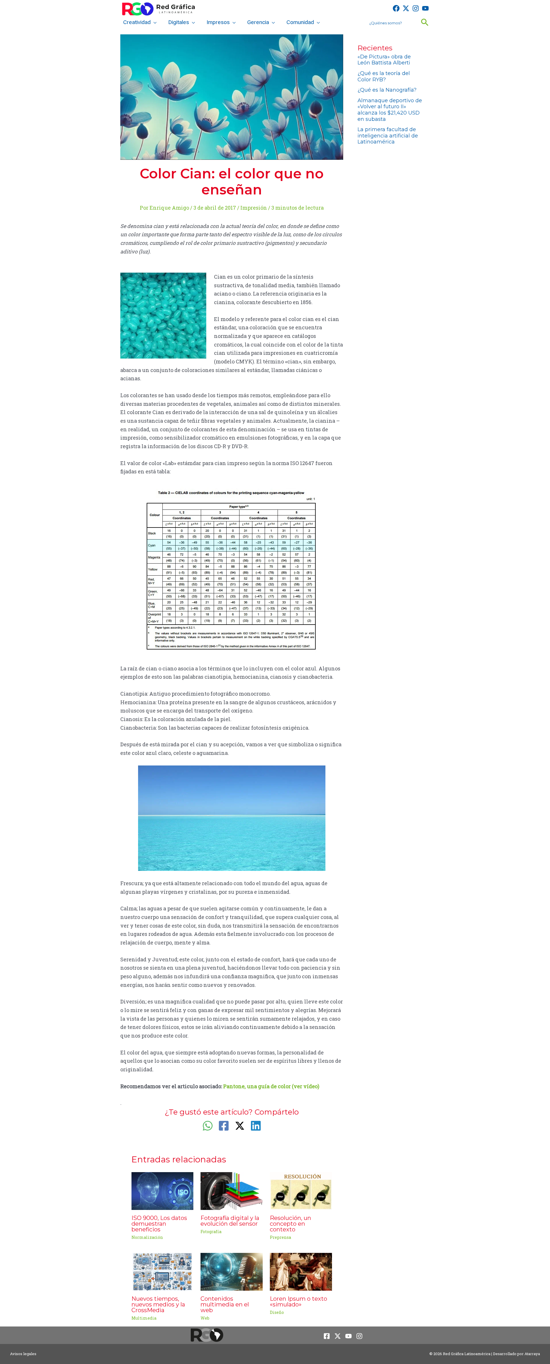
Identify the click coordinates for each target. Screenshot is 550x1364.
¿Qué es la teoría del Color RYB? (384, 76)
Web (205, 1318)
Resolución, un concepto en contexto (290, 1224)
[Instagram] (415, 8)
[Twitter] (406, 8)
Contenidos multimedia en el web (225, 1304)
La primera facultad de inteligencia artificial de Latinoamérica (388, 135)
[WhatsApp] (208, 1126)
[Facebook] (396, 8)
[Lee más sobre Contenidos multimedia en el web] (232, 1271)
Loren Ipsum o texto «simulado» (298, 1301)
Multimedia (143, 1318)
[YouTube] (425, 8)
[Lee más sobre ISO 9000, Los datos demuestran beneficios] (162, 1190)
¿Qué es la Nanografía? (387, 90)
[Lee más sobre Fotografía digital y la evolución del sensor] (232, 1190)
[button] (154, 22)
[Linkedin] (256, 1126)
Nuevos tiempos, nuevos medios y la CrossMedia (158, 1304)
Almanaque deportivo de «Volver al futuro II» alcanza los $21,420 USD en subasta (390, 109)
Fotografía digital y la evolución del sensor (230, 1221)
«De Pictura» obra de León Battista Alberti (384, 60)
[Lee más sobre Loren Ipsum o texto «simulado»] (301, 1271)
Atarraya (532, 1353)
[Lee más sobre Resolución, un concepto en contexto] (301, 1190)
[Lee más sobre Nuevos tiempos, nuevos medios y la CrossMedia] (162, 1271)
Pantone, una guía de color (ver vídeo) (271, 1086)
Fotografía (211, 1231)
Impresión (253, 207)
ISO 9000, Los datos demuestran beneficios (159, 1224)
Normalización (147, 1237)
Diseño (277, 1312)
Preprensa (280, 1237)
